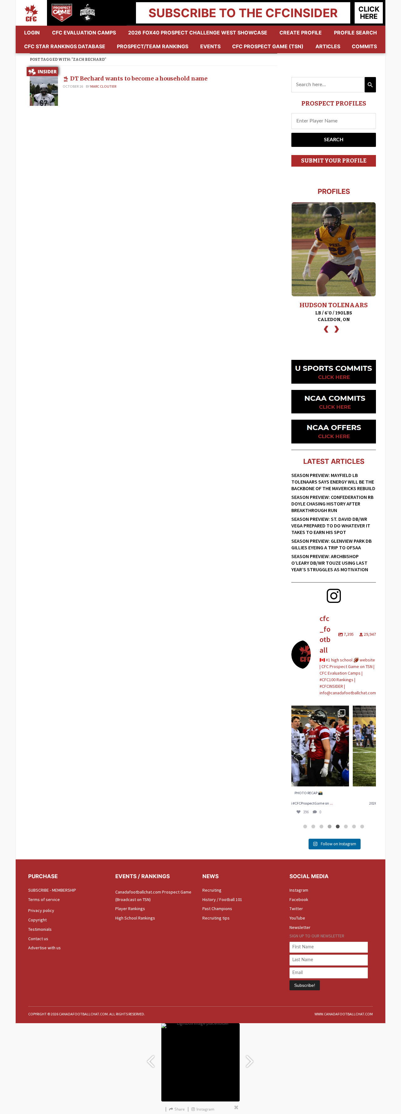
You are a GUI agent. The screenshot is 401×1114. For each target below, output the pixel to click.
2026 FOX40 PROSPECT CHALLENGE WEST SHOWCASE (197, 32)
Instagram (298, 890)
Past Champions (217, 908)
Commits (364, 46)
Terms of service (44, 899)
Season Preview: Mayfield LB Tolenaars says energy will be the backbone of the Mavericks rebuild (333, 481)
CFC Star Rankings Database (64, 46)
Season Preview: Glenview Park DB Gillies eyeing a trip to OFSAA (331, 544)
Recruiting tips (216, 918)
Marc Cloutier (103, 86)
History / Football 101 (222, 899)
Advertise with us (44, 948)
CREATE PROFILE (300, 32)
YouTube (297, 918)
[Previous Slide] (150, 1058)
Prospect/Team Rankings (152, 46)
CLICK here (368, 12)
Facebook (298, 899)
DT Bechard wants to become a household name (138, 78)
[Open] (333, 746)
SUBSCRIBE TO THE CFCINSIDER (243, 13)
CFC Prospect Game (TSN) (268, 46)
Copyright (37, 920)
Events (210, 46)
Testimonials (40, 929)
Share (179, 1109)
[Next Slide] (251, 1058)
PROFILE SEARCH (355, 32)
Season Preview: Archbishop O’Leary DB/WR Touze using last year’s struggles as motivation (329, 563)
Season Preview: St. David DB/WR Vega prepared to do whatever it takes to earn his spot (330, 525)
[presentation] (326, 328)
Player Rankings (130, 908)
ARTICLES (327, 46)
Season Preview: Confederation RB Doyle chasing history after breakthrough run (332, 503)
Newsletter (299, 927)
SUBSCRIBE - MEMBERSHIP (52, 890)
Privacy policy (41, 910)
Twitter (296, 908)
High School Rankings (135, 918)
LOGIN (32, 32)
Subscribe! (304, 985)
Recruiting (211, 890)
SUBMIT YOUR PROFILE (334, 160)
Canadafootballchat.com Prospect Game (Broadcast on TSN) (153, 895)
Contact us (38, 938)
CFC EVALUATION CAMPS (84, 32)
